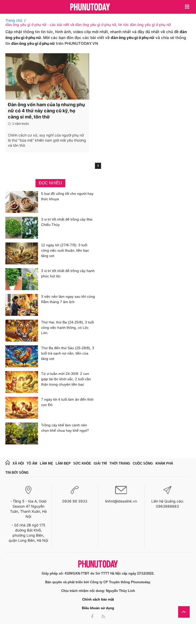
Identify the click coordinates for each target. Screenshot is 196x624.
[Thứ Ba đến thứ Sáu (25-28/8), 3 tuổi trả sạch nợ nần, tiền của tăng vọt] (21, 356)
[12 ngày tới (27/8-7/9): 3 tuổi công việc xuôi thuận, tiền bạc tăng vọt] (21, 253)
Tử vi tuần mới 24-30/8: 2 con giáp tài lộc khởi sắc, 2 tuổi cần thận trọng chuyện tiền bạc (66, 379)
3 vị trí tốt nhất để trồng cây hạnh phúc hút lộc (68, 273)
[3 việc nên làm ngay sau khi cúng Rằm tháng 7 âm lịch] (21, 305)
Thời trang (119, 463)
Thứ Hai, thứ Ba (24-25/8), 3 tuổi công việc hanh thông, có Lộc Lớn (67, 327)
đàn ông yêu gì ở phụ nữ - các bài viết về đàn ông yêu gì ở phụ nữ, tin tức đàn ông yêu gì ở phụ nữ (88, 24)
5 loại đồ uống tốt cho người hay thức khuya (67, 196)
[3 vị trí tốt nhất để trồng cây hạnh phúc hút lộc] (21, 279)
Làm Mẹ (46, 463)
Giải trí (100, 463)
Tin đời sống (17, 472)
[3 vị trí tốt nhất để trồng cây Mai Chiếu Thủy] (21, 228)
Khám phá (164, 463)
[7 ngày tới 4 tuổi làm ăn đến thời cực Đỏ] (21, 408)
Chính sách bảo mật (98, 599)
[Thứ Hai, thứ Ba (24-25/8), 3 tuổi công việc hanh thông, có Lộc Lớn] (21, 331)
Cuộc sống (143, 463)
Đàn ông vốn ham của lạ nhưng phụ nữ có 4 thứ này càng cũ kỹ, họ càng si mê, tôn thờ (46, 110)
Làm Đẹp (63, 463)
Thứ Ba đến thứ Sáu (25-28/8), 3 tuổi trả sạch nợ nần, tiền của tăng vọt (67, 353)
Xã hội (18, 463)
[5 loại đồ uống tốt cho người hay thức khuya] (21, 202)
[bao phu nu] (90, 7)
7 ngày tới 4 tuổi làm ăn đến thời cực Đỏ (67, 402)
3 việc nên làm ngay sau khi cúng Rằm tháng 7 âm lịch (68, 299)
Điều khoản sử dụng (98, 608)
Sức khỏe (82, 463)
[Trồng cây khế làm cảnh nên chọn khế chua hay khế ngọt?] (21, 433)
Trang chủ (13, 20)
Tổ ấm (32, 463)
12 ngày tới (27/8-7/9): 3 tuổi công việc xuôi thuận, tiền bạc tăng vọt (65, 250)
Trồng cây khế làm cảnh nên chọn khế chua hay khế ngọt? (65, 427)
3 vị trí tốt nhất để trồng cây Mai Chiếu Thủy (66, 222)
